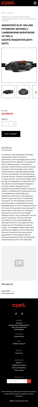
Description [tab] (7, 148)
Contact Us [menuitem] (19, 353)
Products (10, 13)
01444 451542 (19, 336)
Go (29, 381)
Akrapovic (7, 284)
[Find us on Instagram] (22, 314)
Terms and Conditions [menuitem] (19, 368)
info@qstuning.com (19, 344)
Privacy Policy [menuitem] (19, 370)
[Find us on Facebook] (16, 314)
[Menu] (35, 3)
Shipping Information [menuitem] (19, 365)
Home (3, 13)
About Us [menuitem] (19, 363)
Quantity (5, 119)
